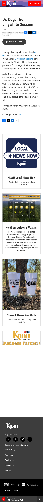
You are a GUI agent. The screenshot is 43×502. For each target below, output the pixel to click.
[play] (3, 499)
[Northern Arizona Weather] (21, 208)
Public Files (9, 455)
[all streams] (40, 499)
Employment (9, 460)
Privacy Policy (10, 450)
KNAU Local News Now (21, 178)
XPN (19, 114)
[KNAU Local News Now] (21, 153)
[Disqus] (21, 385)
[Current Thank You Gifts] (21, 284)
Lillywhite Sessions (24, 59)
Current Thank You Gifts (21, 315)
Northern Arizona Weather (21, 227)
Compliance (9, 465)
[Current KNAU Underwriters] (21, 338)
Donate (35, 4)
